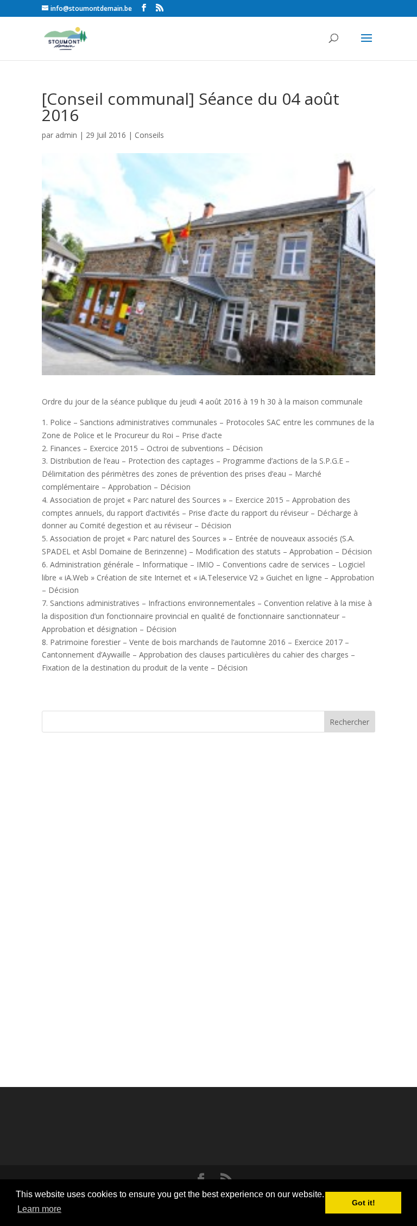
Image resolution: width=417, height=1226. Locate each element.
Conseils (149, 135)
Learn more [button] (39, 1209)
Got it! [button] (363, 1202)
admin (66, 135)
